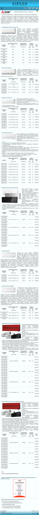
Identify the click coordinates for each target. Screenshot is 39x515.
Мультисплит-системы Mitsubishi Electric (10, 501)
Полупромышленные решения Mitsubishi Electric (12, 502)
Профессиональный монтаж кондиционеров (11, 506)
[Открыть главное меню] (2, 8)
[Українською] (37, 11)
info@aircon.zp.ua (35, 511)
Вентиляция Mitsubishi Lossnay (8, 504)
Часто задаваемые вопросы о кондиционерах (11, 507)
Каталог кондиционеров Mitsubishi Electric (10, 473)
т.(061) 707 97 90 (35, 513)
